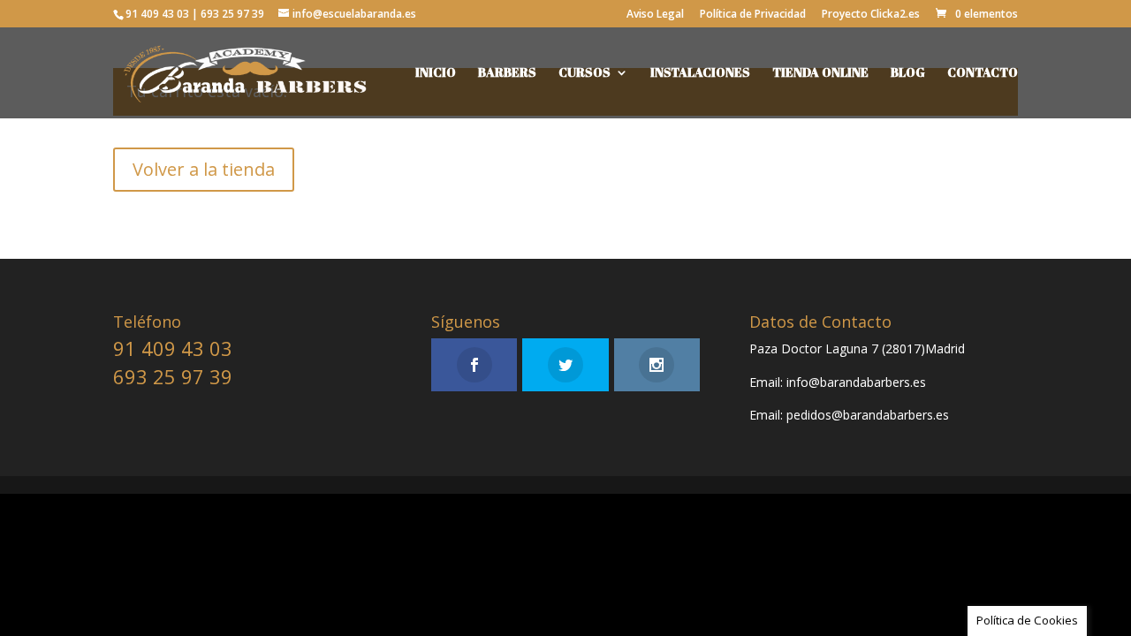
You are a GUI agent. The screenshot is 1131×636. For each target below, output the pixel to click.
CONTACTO (982, 73)
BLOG (908, 73)
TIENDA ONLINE (820, 73)
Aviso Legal (655, 15)
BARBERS (507, 73)
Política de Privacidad (753, 15)
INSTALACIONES (700, 73)
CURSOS (584, 73)
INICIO (435, 73)
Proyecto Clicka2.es (871, 15)
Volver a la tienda (204, 169)
